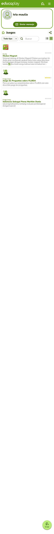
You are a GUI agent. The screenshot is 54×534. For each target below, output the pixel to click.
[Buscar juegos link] (43, 4)
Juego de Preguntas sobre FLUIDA (19, 81)
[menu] (49, 4)
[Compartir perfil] (50, 32)
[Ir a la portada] (10, 4)
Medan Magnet (10, 56)
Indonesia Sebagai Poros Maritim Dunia (22, 102)
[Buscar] (21, 38)
